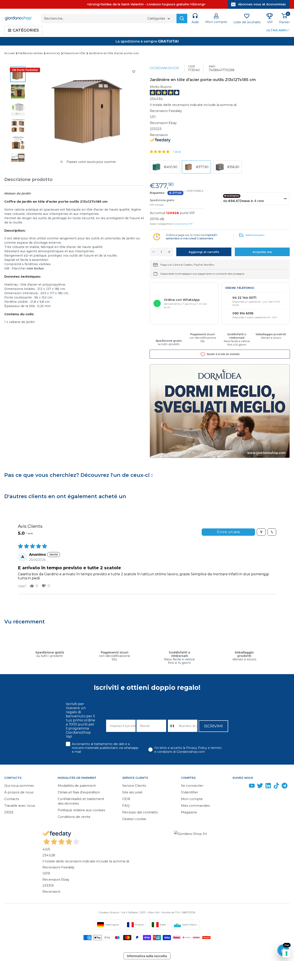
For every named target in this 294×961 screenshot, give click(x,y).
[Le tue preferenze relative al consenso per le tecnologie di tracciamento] (286, 953)
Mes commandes (195, 805)
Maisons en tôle (74, 53)
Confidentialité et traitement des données (81, 801)
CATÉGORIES (26, 30)
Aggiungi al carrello (204, 252)
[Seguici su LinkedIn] (268, 787)
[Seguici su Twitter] (260, 787)
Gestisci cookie (134, 819)
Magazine (189, 812)
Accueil (9, 53)
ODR (126, 799)
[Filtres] (261, 532)
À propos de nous (18, 792)
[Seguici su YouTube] (252, 787)
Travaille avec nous (19, 805)
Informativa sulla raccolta (147, 956)
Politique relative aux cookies (81, 810)
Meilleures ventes (30, 53)
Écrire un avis (228, 532)
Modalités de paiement (77, 785)
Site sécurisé (132, 792)
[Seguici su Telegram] (285, 787)
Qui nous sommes (19, 785)
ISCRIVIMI (213, 726)
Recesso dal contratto (140, 812)
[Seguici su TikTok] (276, 787)
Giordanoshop (164, 68)
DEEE (9, 812)
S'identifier (189, 792)
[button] (160, 152)
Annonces (53, 53)
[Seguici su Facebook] (235, 787)
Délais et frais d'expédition (79, 792)
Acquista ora (262, 252)
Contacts (11, 799)
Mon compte (192, 799)
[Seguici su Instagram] (244, 787)
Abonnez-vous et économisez (262, 4)
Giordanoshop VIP (182, 223)
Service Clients (134, 785)
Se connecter (192, 785)
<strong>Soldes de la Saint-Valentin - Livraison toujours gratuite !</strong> (146, 4)
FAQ (126, 805)
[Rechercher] (181, 18)
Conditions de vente (74, 817)
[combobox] (172, 726)
